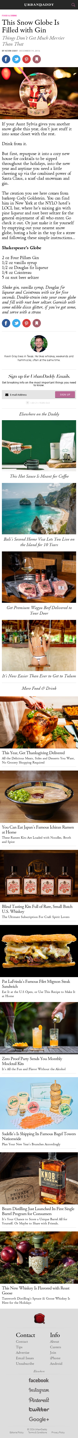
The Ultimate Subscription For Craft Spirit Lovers (35, 917)
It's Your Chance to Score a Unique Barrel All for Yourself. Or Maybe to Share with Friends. (34, 1221)
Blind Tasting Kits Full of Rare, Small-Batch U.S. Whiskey (37, 909)
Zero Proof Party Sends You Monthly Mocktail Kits (32, 1061)
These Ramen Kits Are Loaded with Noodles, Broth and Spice (36, 839)
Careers (55, 1347)
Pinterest (39, 1400)
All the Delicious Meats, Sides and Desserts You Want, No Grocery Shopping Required (38, 760)
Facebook (39, 1381)
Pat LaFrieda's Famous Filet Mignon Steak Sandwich (36, 983)
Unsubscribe (25, 1363)
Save (26, 59)
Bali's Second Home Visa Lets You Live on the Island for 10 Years (39, 542)
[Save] (37, 59)
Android (56, 1363)
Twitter (39, 1410)
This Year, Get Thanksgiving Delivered (33, 753)
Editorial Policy (17, 1432)
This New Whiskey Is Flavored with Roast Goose (35, 1290)
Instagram (39, 1391)
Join (53, 1352)
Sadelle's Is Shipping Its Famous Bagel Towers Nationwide (39, 1136)
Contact (22, 1341)
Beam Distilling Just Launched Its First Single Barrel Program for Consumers (38, 1211)
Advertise (22, 1352)
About (54, 1341)
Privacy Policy (58, 1432)
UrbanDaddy (39, 4)
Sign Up (65, 394)
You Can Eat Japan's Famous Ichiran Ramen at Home (38, 829)
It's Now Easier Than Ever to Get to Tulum (39, 676)
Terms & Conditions (37, 1432)
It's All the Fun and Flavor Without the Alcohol (34, 1069)
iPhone (55, 1358)
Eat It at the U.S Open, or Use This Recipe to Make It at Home (38, 994)
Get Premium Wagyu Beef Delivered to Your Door (39, 610)
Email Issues (25, 1358)
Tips (19, 1347)
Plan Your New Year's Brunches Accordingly (31, 1144)
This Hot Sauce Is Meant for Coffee (39, 476)
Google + (39, 1420)
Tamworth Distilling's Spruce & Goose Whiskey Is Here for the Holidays (36, 1300)
